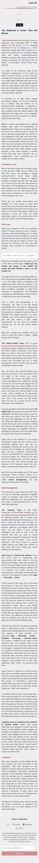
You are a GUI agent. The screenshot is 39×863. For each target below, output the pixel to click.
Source (25, 233)
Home (19, 14)
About (19, 20)
